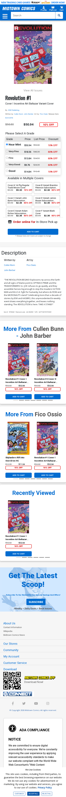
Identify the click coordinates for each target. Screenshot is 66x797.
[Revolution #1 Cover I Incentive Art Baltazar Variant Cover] (18, 359)
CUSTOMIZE (19, 794)
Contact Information (12, 627)
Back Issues (45, 608)
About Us (9, 623)
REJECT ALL (46, 794)
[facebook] (13, 704)
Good (12, 170)
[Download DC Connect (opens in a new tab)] (34, 694)
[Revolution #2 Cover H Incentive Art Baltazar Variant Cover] (47, 359)
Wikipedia (7, 631)
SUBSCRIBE (36, 602)
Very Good (14, 164)
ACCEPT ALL (33, 794)
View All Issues (33, 90)
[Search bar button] (59, 15)
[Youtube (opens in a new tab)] (36, 704)
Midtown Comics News (14, 635)
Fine (11, 157)
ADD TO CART (33, 232)
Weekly (18, 608)
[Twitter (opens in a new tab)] (23, 704)
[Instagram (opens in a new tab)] (47, 704)
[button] (43, 9)
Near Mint (15, 144)
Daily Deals (31, 608)
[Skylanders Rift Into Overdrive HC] (18, 438)
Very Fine (14, 151)
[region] (7, 364)
